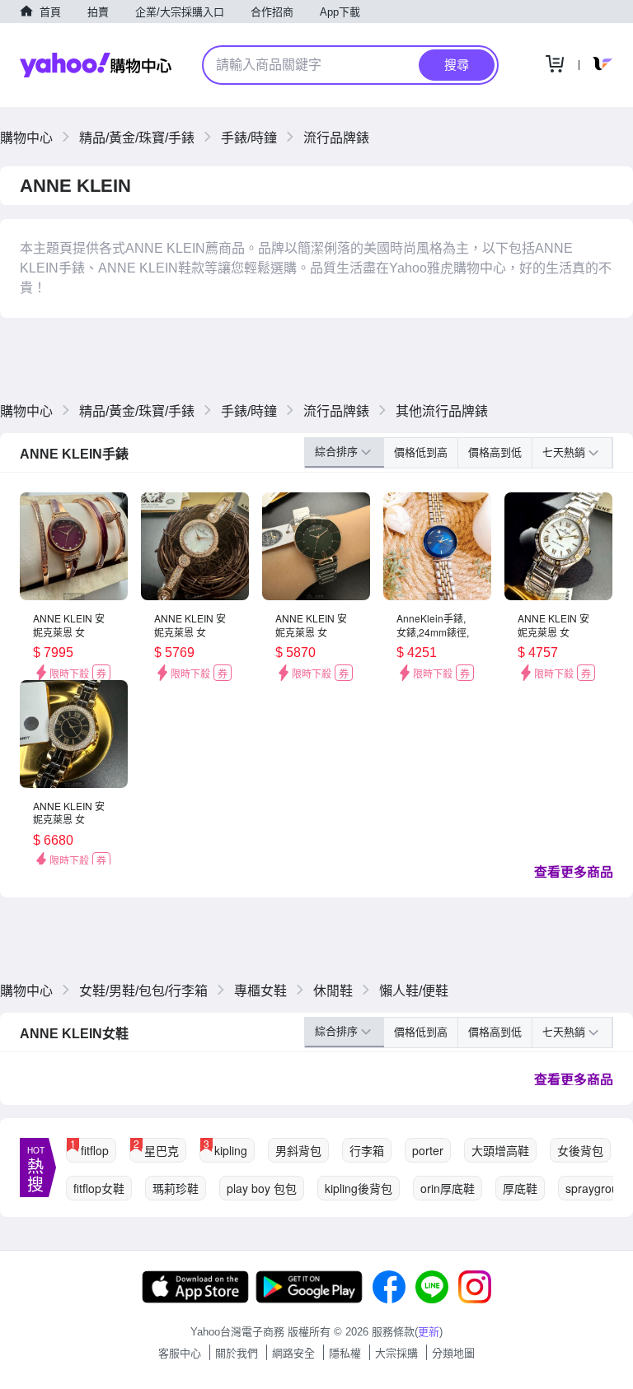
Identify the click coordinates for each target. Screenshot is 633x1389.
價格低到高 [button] (421, 452)
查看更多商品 (573, 871)
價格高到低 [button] (495, 452)
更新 (428, 1332)
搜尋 (456, 65)
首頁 (50, 12)
